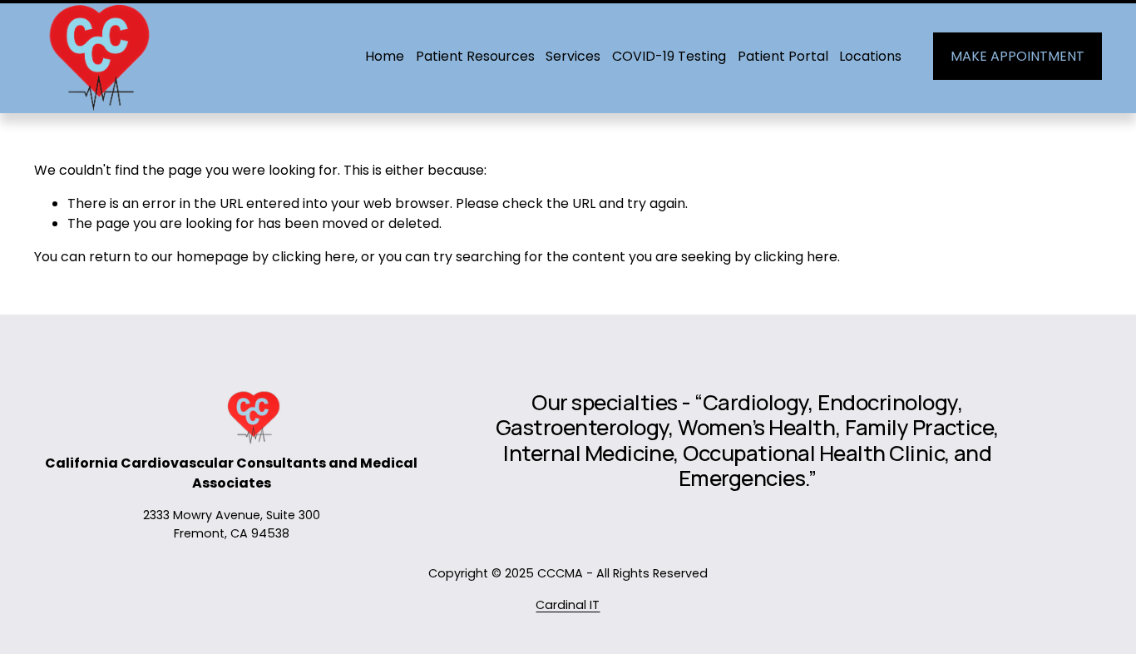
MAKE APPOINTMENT (1017, 56)
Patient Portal (783, 56)
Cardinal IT (568, 605)
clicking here (313, 256)
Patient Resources (475, 56)
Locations (870, 56)
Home (384, 56)
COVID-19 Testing (669, 56)
